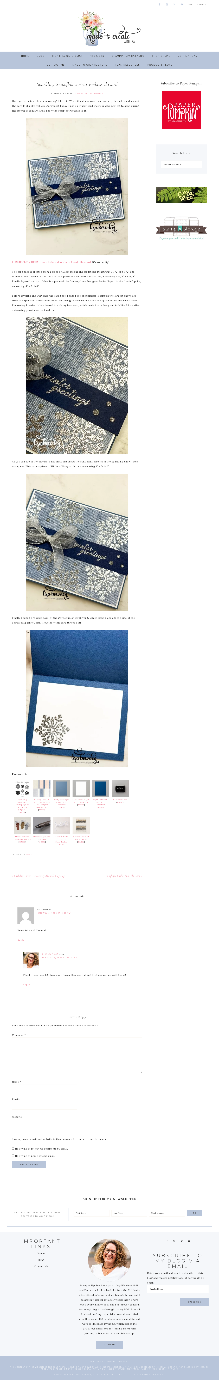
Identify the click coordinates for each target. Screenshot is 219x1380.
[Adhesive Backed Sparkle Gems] (81, 833)
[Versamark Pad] (120, 796)
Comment (19, 1035)
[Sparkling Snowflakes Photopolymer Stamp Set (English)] (22, 796)
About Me (110, 1345)
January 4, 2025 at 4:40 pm (54, 913)
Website (17, 1116)
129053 (42, 842)
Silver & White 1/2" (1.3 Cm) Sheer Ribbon (61, 839)
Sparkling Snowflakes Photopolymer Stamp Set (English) (22, 805)
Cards (29, 854)
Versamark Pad (120, 800)
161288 (81, 842)
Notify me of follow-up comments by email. (41, 1148)
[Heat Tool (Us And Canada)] (41, 833)
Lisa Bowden (50, 954)
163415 (42, 810)
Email (16, 1099)
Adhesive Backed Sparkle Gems (81, 838)
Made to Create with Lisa (109, 28)
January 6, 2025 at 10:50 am (60, 958)
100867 (100, 807)
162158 (22, 812)
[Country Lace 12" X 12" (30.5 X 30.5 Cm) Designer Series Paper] (41, 796)
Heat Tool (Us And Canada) (41, 838)
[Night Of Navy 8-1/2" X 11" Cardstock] (100, 796)
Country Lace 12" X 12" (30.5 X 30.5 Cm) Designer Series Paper (42, 803)
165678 (22, 842)
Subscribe (194, 1302)
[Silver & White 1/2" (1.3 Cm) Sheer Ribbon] (61, 833)
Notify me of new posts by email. (35, 1155)
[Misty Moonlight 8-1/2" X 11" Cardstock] (61, 796)
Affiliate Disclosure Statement (110, 1361)
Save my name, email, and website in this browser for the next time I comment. (60, 1139)
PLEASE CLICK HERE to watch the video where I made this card (51, 262)
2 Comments (96, 93)
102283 (120, 802)
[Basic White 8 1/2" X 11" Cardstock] (81, 796)
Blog (41, 1259)
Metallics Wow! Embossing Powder (22, 838)
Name (16, 1081)
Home (41, 1253)
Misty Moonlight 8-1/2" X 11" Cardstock (61, 802)
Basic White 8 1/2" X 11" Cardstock (81, 801)
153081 (61, 807)
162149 (62, 844)
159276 (81, 805)
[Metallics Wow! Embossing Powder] (22, 833)
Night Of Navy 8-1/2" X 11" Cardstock (100, 802)
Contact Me (41, 1266)
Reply (20, 940)
